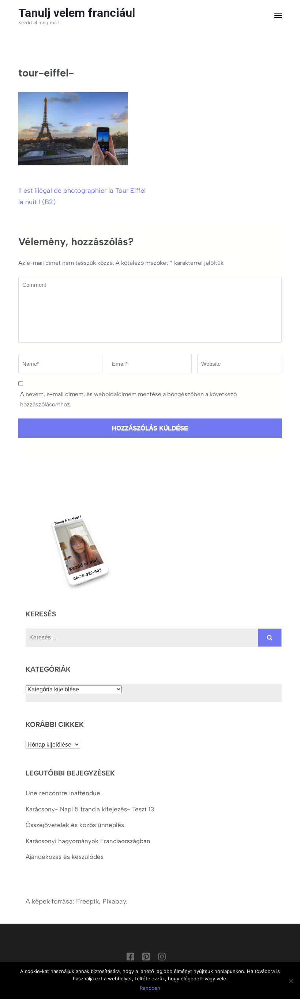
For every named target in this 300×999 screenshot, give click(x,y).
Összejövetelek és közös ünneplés (76, 825)
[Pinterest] (146, 958)
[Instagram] (162, 958)
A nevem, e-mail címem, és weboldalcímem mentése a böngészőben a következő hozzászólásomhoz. (128, 399)
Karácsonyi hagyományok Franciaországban (88, 841)
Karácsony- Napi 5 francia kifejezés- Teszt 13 (90, 809)
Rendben (150, 988)
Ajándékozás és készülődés (65, 856)
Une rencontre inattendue (63, 793)
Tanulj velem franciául (76, 13)
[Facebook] (130, 958)
